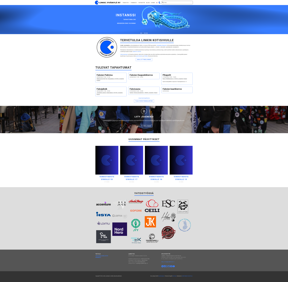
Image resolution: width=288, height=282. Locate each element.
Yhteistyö (141, 2)
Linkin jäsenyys (124, 54)
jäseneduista (139, 56)
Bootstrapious (161, 276)
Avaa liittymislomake (144, 59)
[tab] (141, 33)
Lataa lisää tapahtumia (144, 98)
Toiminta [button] (133, 2)
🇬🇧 (157, 2)
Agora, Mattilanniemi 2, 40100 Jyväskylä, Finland (175, 78)
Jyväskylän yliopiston (161, 45)
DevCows (174, 276)
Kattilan (146, 56)
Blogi (148, 2)
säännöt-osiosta (137, 51)
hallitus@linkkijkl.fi (167, 261)
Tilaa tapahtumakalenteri (144, 101)
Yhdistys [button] (125, 2)
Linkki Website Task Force (187, 276)
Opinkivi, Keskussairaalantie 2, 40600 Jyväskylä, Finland (143, 92)
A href (153, 2)
